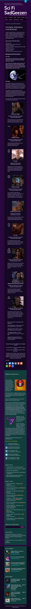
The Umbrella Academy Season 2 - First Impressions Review (18, 569)
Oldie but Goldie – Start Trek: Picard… (13, 514)
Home (5, 3)
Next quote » (7, 542)
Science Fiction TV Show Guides (16, 3)
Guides (21, 19)
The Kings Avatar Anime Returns (12, 487)
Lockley (19, 197)
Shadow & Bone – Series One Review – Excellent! (15, 468)
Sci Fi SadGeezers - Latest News (14, 451)
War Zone (9, 297)
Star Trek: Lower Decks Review (12, 470)
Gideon (10, 44)
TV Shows (10, 17)
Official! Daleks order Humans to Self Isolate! (16, 599)
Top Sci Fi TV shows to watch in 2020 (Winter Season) (16, 593)
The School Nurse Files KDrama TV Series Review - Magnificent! (18, 563)
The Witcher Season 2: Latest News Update (14, 467)
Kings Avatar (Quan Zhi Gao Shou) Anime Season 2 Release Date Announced (14, 476)
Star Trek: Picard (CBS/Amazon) (12, 502)
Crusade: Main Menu (8, 4)
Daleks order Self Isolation (11, 495)
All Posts (8, 3)
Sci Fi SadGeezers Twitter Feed (14, 455)
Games (6, 19)
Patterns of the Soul (15, 211)
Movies (18, 17)
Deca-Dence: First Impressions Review (13, 491)
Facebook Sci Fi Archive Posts (14, 448)
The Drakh (7, 58)
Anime (15, 17)
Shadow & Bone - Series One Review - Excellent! (17, 552)
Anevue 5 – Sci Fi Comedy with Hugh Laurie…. (15, 509)
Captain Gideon (8, 68)
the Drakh (14, 46)
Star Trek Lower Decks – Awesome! (13, 483)
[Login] (26, 1)
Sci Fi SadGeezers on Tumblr (13, 458)
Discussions (16, 19)
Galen (8, 166)
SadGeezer (18, 23)
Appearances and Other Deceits (15, 283)
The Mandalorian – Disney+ (11, 518)
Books (23, 17)
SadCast (10, 19)
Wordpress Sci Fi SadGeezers (14, 444)
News (6, 17)
